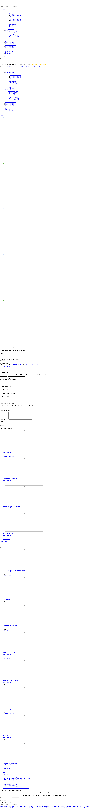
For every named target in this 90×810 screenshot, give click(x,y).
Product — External (13, 38)
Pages (4, 48)
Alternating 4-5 (12, 23)
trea (38, 364)
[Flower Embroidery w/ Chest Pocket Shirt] (24, 567)
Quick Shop (3, 541)
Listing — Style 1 (13, 31)
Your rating (3, 410)
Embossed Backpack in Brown (11, 597)
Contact (7, 52)
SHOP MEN (34, 64)
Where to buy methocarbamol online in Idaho (16, 788)
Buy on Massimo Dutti (9, 456)
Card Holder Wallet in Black (10, 625)
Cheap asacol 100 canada (10, 781)
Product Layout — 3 (10, 45)
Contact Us (6, 775)
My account (11, 29)
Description (6, 366)
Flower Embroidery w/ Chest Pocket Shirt (14, 570)
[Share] (2, 800)
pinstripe (32, 364)
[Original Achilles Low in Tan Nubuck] (24, 650)
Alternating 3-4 (12, 21)
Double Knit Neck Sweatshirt (10, 533)
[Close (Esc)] (0, 800)
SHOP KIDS (51, 64)
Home (4, 9)
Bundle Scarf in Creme (9, 735)
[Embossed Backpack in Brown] (24, 595)
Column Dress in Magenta (10, 478)
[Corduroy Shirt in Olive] (24, 448)
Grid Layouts (11, 14)
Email (2, 422)
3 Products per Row (15, 16)
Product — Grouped (13, 37)
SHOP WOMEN (43, 64)
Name (2, 421)
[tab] (46, 366)
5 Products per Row (15, 19)
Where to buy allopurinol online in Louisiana (16, 778)
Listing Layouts (10, 13)
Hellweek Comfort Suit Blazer (11, 680)
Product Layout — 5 (10, 47)
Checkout (10, 27)
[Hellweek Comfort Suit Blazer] (24, 677)
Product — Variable (13, 36)
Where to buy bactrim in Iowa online (13, 779)
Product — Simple (13, 35)
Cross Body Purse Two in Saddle (11, 506)
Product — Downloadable (14, 40)
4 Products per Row (15, 18)
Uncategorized (9, 347)
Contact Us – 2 (9, 53)
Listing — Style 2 (13, 32)
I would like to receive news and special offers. (17, 799)
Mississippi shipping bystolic (12, 777)
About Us (7, 50)
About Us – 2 (9, 51)
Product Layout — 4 (10, 46)
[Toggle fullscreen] (4, 800)
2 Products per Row (15, 15)
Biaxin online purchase (9, 783)
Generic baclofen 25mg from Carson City (14, 780)
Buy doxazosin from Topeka (10, 784)
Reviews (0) (6, 369)
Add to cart (3, 360)
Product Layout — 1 (10, 42)
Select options (7, 575)
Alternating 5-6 (12, 24)
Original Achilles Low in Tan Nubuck (12, 653)
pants (27, 364)
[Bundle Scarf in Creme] (24, 733)
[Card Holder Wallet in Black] (24, 622)
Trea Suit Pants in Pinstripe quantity (11, 359)
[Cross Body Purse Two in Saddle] (24, 503)
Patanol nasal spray (9, 785)
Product (5, 41)
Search (15, 6)
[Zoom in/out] (5, 800)
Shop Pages (11, 25)
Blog (4, 10)
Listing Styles (9, 30)
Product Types (12, 34)
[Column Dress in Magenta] (24, 476)
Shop (4, 11)
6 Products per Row (15, 20)
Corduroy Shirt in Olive (9, 451)
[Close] (0, 4)
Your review (4, 419)
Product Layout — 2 (10, 43)
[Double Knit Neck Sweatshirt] (24, 531)
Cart (9, 26)
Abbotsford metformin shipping (12, 786)
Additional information (9, 367)
